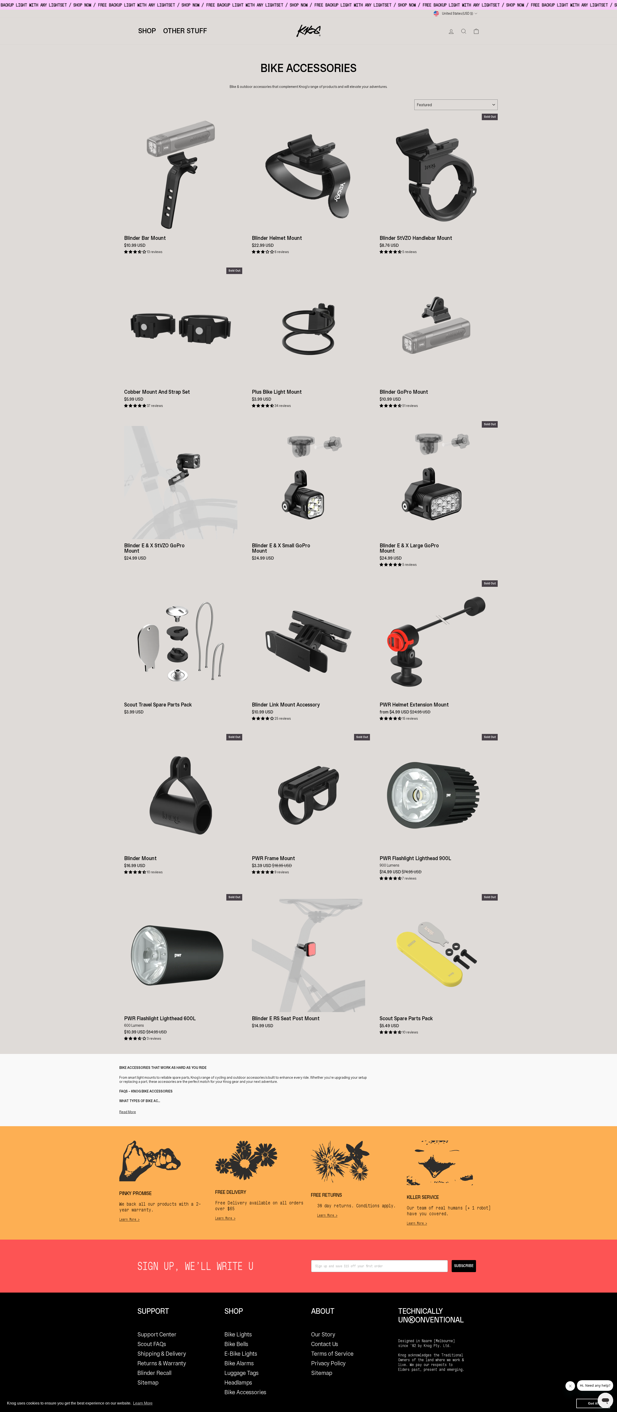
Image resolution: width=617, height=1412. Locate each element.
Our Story (323, 1334)
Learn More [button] (143, 1403)
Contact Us (324, 1344)
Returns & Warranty (161, 1363)
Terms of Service (332, 1353)
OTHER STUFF (185, 30)
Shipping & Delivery (161, 1353)
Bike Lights (238, 1334)
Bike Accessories (245, 1392)
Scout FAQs (151, 1344)
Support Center (156, 1334)
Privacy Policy (328, 1363)
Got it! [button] (593, 1403)
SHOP (147, 30)
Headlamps (238, 1382)
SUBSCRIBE (464, 1266)
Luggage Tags (241, 1373)
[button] (135, 252)
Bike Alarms (239, 1363)
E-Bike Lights (240, 1353)
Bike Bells (236, 1344)
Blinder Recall (154, 1373)
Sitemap (148, 1382)
